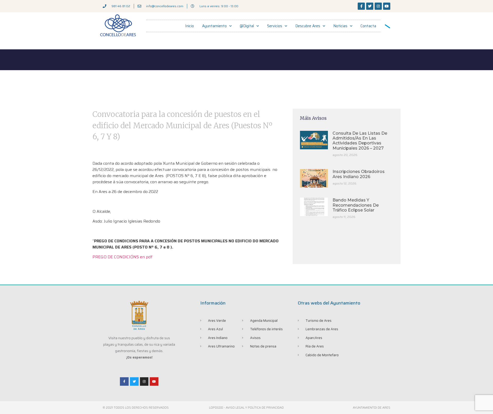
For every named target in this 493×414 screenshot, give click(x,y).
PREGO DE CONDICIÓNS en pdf (122, 257)
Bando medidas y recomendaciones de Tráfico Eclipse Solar (356, 205)
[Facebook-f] (361, 6)
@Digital (247, 26)
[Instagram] (378, 6)
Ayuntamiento (214, 26)
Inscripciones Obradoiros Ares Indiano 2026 (359, 174)
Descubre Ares (307, 26)
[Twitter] (369, 6)
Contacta (368, 26)
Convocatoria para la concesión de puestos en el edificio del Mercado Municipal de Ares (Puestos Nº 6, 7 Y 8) (182, 125)
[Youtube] (386, 6)
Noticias (340, 26)
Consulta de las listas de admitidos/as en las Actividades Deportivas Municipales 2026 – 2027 (360, 141)
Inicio (189, 26)
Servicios (274, 26)
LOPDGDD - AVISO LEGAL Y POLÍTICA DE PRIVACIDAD (246, 407)
